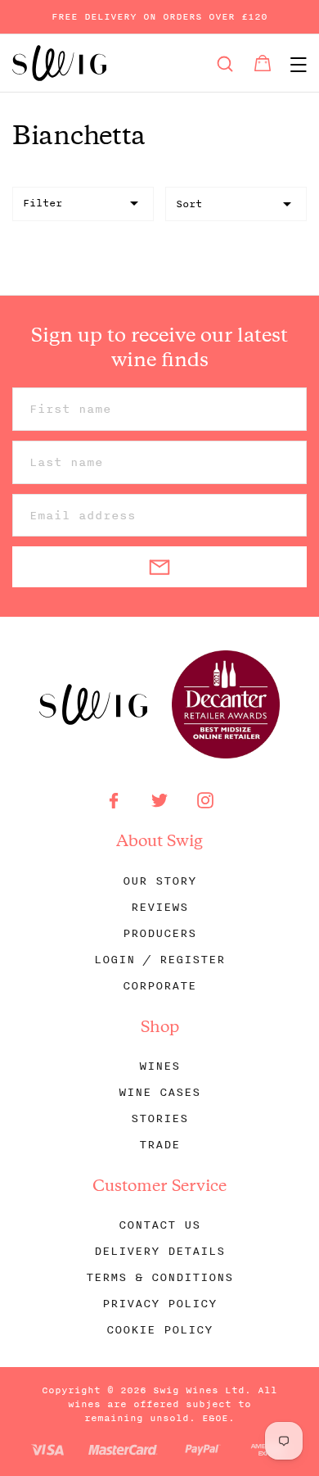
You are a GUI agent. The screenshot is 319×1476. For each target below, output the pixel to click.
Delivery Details (159, 1251)
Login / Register (159, 959)
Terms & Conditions (159, 1277)
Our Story (159, 881)
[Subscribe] (159, 566)
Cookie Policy (159, 1329)
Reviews (159, 907)
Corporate (159, 985)
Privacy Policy (159, 1303)
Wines (159, 1066)
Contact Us (159, 1225)
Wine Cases (159, 1092)
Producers (159, 933)
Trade (159, 1144)
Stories (159, 1118)
